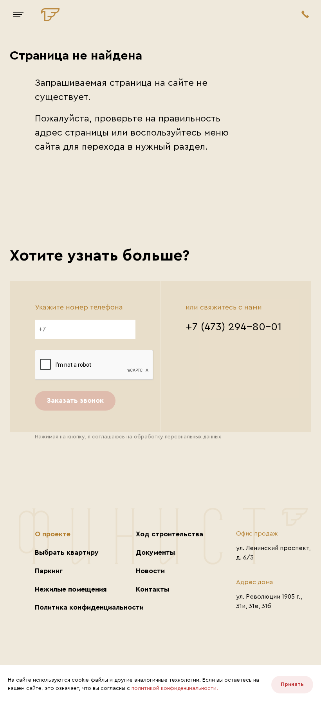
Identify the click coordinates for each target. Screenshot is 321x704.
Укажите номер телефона (79, 307)
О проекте (52, 534)
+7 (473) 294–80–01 (233, 326)
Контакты (152, 589)
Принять (292, 684)
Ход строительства (169, 534)
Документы (155, 552)
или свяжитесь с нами (224, 307)
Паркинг (49, 570)
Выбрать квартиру (67, 552)
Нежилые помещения (71, 589)
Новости (150, 570)
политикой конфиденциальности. (175, 688)
